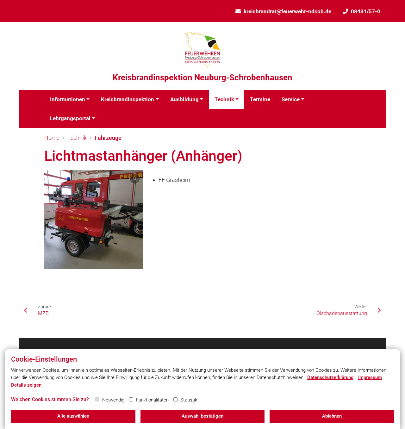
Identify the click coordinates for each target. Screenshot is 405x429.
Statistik (188, 400)
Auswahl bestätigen (202, 416)
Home (51, 137)
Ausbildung (184, 99)
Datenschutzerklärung (330, 377)
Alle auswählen (73, 416)
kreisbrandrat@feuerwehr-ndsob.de (287, 11)
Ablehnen (332, 416)
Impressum (370, 377)
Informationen (67, 99)
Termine (260, 99)
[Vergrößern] (93, 219)
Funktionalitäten (152, 400)
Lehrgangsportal (70, 118)
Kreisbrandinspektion (127, 99)
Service (291, 99)
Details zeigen (26, 385)
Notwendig (113, 400)
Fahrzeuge (108, 137)
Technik (224, 99)
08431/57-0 (365, 11)
